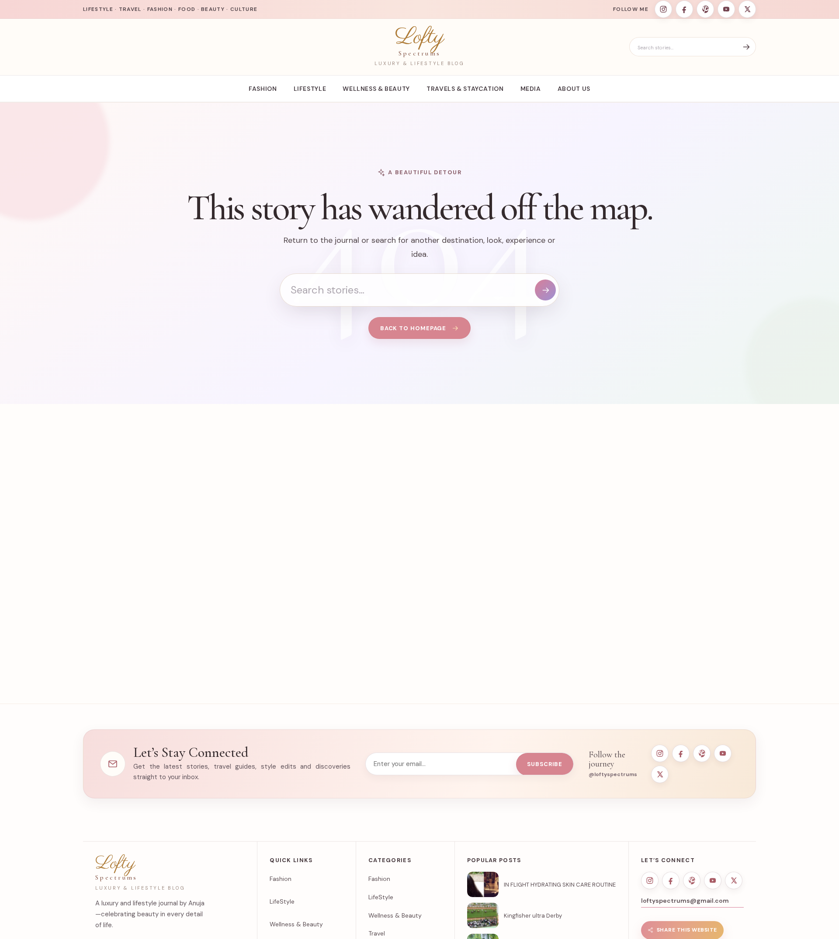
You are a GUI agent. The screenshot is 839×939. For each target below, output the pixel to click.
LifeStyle (310, 89)
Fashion (263, 89)
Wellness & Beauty (376, 89)
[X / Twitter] (747, 9)
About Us (574, 89)
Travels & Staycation (465, 89)
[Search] (746, 47)
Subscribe (544, 764)
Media (530, 89)
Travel (376, 933)
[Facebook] (684, 9)
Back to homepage (413, 328)
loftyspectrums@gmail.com (685, 900)
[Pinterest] (705, 9)
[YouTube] (726, 9)
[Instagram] (663, 9)
